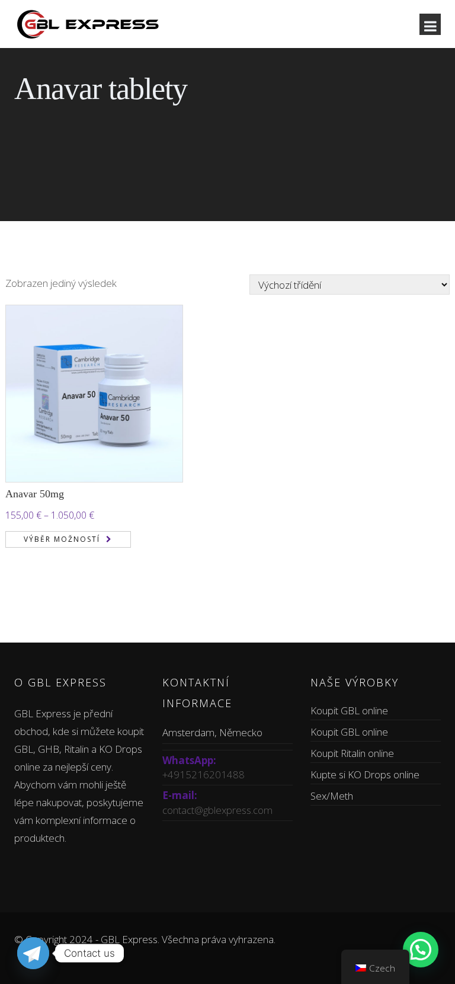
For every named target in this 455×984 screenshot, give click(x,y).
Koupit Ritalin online (352, 753)
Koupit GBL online (349, 710)
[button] (420, 949)
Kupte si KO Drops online (364, 774)
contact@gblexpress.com (217, 810)
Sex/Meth (331, 796)
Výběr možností (62, 539)
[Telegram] (33, 953)
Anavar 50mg (34, 494)
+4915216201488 (203, 774)
